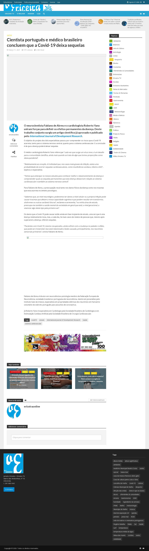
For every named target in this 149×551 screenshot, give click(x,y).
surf (115, 528)
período (116, 517)
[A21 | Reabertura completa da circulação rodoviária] (6, 21)
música (132, 509)
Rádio (130, 524)
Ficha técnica (8, 2)
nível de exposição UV (121, 513)
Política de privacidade (31, 2)
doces (116, 494)
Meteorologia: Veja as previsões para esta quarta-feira (63, 21)
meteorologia (131, 506)
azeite (142, 468)
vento (138, 535)
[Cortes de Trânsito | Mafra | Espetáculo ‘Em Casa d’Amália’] (29, 21)
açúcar (116, 472)
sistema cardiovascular (33, 324)
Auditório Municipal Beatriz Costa (125, 468)
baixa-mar (124, 472)
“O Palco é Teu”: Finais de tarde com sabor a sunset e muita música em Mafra (112, 21)
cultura (140, 483)
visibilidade (117, 539)
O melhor (21, 14)
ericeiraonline (14, 135)
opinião (134, 513)
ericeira (116, 498)
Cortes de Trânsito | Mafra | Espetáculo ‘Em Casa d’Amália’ (40, 21)
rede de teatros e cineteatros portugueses (128, 520)
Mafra (122, 506)
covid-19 (132, 483)
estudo (41, 320)
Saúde (9, 35)
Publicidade (18, 2)
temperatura (123, 528)
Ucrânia (130, 535)
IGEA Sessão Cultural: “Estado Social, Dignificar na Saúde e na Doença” (56, 378)
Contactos (44, 2)
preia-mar (125, 517)
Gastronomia (15, 372)
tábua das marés (119, 535)
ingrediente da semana (131, 502)
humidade (117, 502)
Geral (25, 372)
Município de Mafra (120, 509)
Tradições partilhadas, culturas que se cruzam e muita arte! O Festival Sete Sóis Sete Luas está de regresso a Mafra (135, 23)
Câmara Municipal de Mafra (123, 487)
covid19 (34, 320)
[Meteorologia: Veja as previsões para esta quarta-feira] (53, 21)
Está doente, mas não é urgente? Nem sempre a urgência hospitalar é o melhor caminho (91, 378)
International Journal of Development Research (56, 136)
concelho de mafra (120, 483)
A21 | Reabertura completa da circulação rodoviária (16, 21)
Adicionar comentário (14, 145)
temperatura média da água (123, 532)
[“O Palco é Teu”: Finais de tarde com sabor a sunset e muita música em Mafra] (100, 21)
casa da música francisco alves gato (126, 476)
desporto (139, 487)
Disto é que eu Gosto (136, 491)
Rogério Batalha (119, 524)
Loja (58, 2)
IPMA (115, 506)
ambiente (117, 465)
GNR (134, 498)
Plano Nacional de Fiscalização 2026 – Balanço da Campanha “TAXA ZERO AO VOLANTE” (87, 23)
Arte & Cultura (49, 373)
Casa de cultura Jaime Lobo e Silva (126, 480)
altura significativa (131, 461)
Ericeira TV (9, 14)
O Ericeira (9, 489)
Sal (135, 524)
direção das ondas (120, 491)
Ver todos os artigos (97, 400)
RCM (132, 517)
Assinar (52, 2)
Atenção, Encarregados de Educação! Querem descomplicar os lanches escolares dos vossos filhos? (22, 378)
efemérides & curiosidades (129, 494)
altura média (118, 461)
